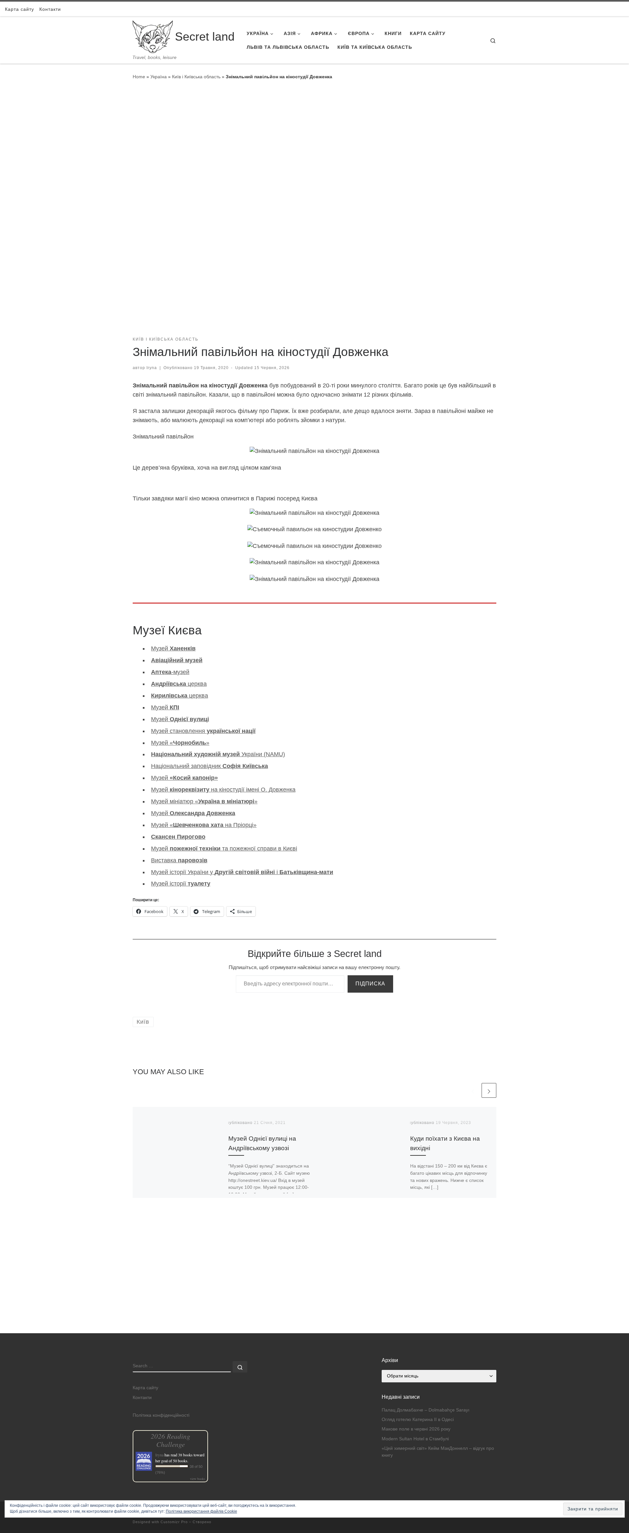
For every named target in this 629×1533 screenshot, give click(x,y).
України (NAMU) (218, 754)
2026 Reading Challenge (170, 1440)
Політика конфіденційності (161, 1415)
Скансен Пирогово (178, 836)
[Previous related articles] (473, 1090)
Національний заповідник (209, 766)
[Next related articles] (489, 1090)
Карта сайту (145, 1387)
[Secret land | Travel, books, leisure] (153, 36)
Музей (173, 648)
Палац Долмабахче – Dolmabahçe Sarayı (425, 1410)
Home (139, 76)
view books (197, 1478)
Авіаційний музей (176, 660)
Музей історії (180, 883)
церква (179, 684)
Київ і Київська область (196, 76)
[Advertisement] (314, 1287)
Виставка (179, 860)
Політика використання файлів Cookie (201, 1511)
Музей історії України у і (242, 872)
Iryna (151, 367)
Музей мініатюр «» (204, 801)
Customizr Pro (174, 1522)
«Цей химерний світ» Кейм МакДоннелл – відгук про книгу (438, 1452)
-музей (170, 672)
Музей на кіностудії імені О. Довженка (223, 789)
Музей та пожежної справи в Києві (224, 848)
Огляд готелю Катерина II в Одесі (418, 1419)
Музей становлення (203, 731)
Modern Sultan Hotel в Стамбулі (415, 1438)
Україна (158, 76)
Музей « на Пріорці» (204, 825)
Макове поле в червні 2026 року (416, 1429)
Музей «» (180, 742)
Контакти (142, 1397)
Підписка (370, 983)
